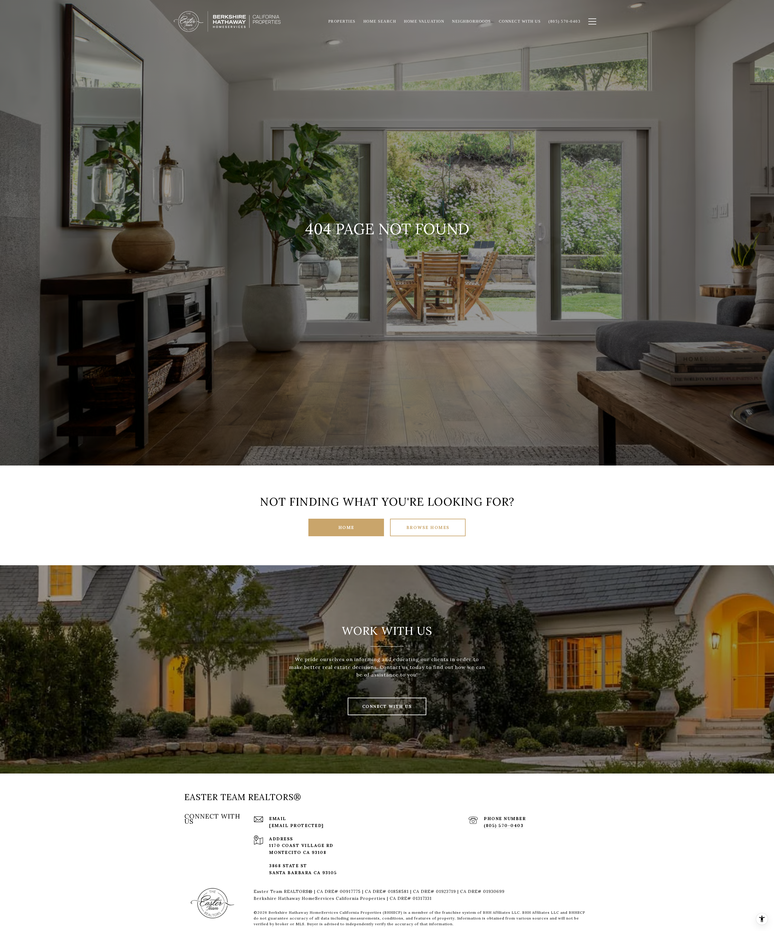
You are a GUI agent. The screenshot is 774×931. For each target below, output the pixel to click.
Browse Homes (428, 527)
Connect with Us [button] (387, 706)
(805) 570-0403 (503, 825)
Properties (342, 21)
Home (346, 527)
